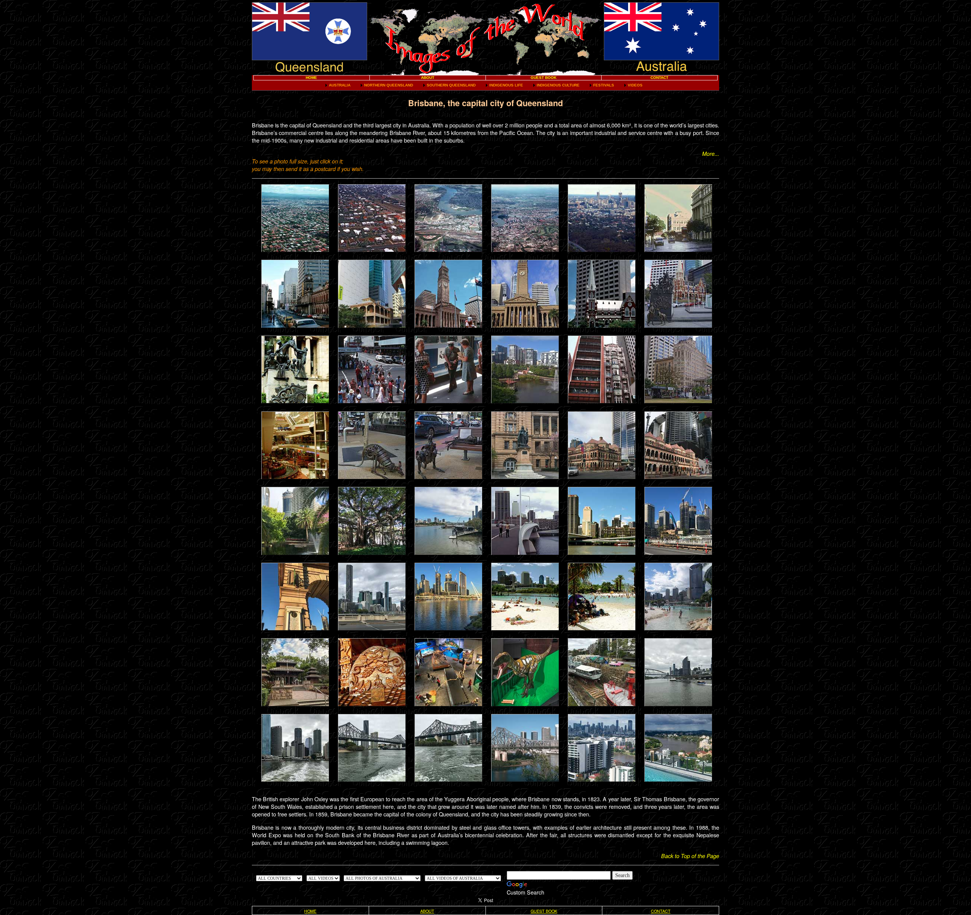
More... (710, 153)
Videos (635, 85)
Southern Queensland (451, 85)
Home (311, 77)
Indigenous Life (506, 85)
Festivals (603, 85)
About (427, 77)
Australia (339, 85)
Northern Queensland (388, 85)
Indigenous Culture (558, 85)
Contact (659, 77)
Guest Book (543, 77)
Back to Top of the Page (690, 856)
